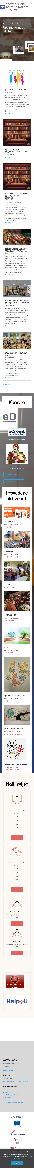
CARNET (7, 1092)
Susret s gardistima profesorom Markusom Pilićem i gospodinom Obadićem (17, 302)
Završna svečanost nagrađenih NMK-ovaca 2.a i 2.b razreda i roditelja (16, 353)
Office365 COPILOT (13, 482)
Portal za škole (9, 1097)
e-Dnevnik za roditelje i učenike (14, 1102)
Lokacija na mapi (8, 1070)
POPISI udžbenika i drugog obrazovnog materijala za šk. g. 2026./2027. (16, 151)
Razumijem (17, 1163)
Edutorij (7, 1100)
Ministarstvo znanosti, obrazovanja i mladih (17, 1090)
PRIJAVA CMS (11, 474)
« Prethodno (7, 384)
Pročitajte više (9, 113)
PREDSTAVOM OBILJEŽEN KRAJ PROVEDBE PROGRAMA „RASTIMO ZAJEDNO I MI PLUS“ (16, 250)
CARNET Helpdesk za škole (12, 1095)
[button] (2, 7)
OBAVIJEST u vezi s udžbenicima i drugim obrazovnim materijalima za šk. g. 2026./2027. (16, 196)
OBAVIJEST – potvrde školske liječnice (15, 90)
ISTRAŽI (17, 837)
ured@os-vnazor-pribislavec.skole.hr (15, 1081)
